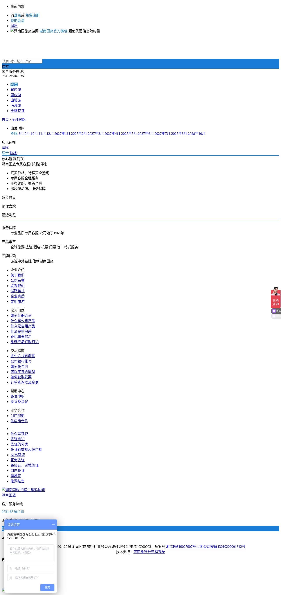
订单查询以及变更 (25, 382)
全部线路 (19, 119)
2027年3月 (96, 133)
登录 (17, 15)
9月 (27, 133)
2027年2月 (79, 133)
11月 (42, 133)
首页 (14, 84)
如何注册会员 (21, 315)
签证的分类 (19, 444)
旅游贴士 (18, 481)
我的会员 (18, 20)
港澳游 (16, 105)
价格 (13, 153)
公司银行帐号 (21, 361)
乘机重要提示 (21, 337)
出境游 (16, 100)
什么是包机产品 (23, 321)
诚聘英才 (18, 291)
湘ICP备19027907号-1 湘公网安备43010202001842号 (205, 546)
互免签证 (18, 460)
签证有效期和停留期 (26, 449)
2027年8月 (179, 133)
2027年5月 (129, 133)
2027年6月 (146, 133)
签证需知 (18, 439)
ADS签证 (18, 455)
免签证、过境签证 (25, 465)
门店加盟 (18, 416)
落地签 (16, 476)
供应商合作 (19, 421)
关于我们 (18, 275)
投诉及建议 (19, 402)
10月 (34, 133)
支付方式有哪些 (23, 356)
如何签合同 (19, 366)
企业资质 (18, 296)
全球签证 (18, 111)
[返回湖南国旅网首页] (140, 48)
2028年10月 (196, 133)
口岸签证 (18, 470)
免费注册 (32, 15)
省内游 (16, 90)
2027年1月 (62, 133)
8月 (21, 133)
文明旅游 (18, 301)
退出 (14, 26)
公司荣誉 (18, 280)
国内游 (16, 95)
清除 (5, 148)
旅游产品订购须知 (25, 342)
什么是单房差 (21, 331)
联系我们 (18, 286)
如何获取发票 (21, 377)
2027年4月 (112, 133)
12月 (50, 133)
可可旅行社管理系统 (149, 552)
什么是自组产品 (23, 326)
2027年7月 (162, 133)
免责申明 (18, 396)
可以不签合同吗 (23, 372)
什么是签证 (19, 434)
